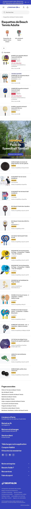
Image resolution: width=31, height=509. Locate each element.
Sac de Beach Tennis (7, 392)
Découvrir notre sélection (15, 154)
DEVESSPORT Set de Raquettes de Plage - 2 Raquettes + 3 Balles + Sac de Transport (20, 252)
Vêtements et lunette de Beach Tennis (12, 394)
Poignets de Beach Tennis (9, 405)
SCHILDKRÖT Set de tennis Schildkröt (18, 177)
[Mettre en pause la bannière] (25, 2)
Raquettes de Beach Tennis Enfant (7, 40)
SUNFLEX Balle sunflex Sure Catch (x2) (19, 369)
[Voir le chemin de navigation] (2, 17)
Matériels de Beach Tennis (9, 396)
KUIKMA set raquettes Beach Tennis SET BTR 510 (19, 56)
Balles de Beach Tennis (8, 399)
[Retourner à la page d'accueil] (13, 7)
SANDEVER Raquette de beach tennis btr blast (20, 89)
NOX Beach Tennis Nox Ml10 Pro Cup (20, 221)
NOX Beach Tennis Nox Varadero (20, 206)
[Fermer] (28, 2)
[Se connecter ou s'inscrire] (24, 7)
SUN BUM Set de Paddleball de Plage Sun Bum (20, 281)
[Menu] (3, 7)
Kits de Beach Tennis (19, 39)
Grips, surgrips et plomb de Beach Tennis (13, 401)
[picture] (5, 60)
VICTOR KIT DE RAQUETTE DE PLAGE (19, 236)
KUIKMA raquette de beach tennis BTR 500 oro (19, 107)
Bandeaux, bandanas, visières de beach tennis (15, 410)
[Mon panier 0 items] (27, 7)
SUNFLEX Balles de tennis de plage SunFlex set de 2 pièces (19, 162)
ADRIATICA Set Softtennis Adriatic (18, 355)
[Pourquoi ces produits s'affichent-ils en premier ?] (2, 52)
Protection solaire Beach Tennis (11, 408)
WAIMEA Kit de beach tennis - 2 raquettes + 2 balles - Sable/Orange (20, 296)
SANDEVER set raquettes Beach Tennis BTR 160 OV (20, 76)
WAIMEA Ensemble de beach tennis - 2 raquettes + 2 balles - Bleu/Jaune (20, 311)
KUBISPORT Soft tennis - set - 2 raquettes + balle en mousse (20, 325)
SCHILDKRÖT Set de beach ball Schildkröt (20, 192)
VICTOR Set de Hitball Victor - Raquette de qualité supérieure (20, 340)
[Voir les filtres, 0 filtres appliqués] (4, 48)
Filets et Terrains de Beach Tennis (11, 390)
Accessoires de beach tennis (10, 403)
